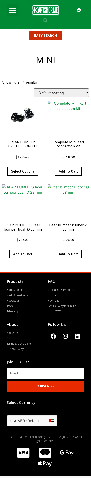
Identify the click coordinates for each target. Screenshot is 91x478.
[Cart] (79, 10)
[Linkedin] (77, 336)
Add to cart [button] (68, 171)
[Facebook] (53, 336)
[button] (13, 10)
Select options (23, 171)
